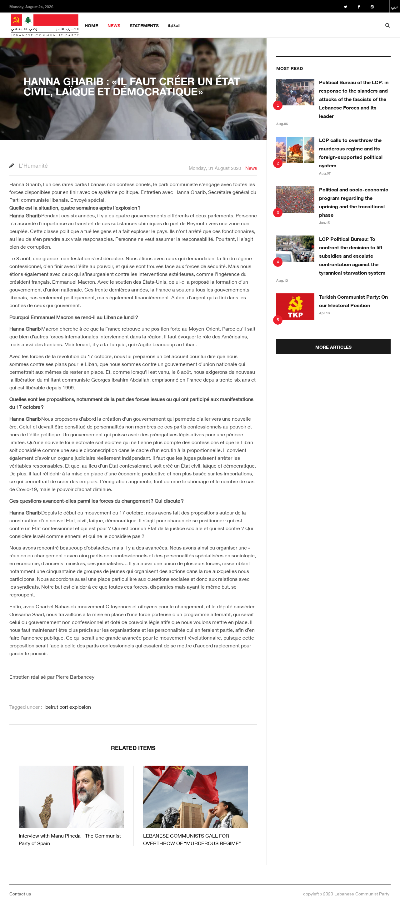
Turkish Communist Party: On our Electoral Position (353, 300)
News (114, 25)
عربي (394, 6)
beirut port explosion (68, 706)
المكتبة (174, 25)
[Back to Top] (384, 875)
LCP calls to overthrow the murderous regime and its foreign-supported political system (350, 152)
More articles (333, 346)
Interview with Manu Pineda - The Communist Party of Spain (70, 838)
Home (91, 25)
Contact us (20, 893)
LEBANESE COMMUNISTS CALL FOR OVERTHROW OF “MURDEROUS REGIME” (192, 838)
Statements (144, 25)
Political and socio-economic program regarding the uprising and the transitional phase (353, 201)
